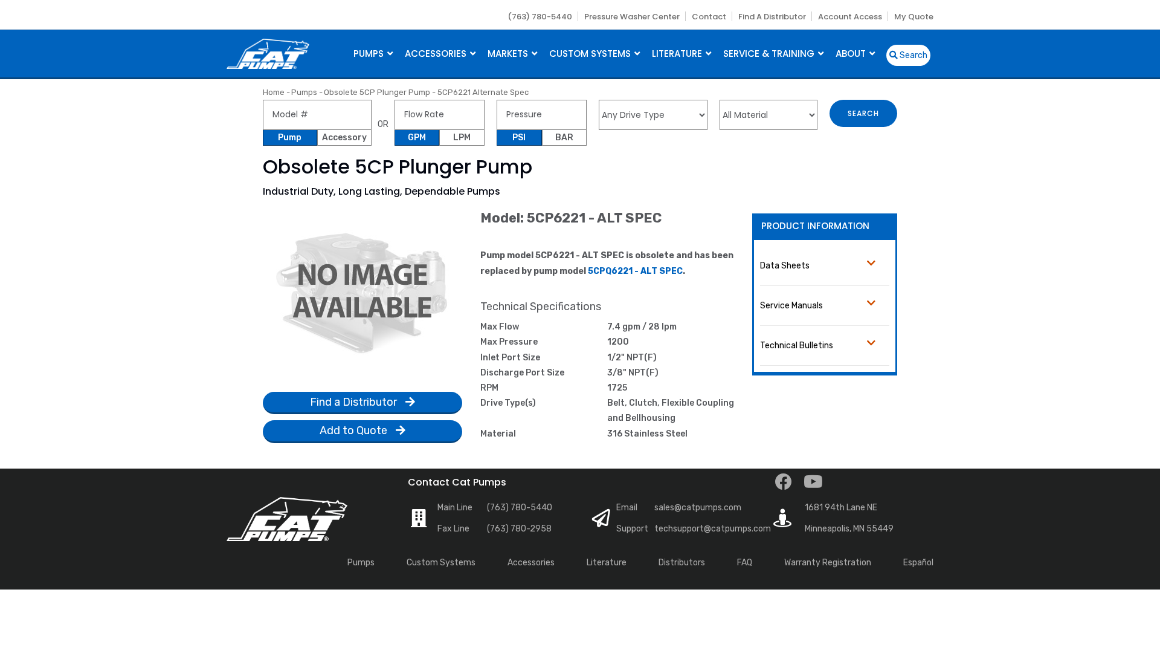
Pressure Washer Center (632, 16)
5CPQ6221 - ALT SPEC (635, 271)
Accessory (344, 137)
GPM (417, 137)
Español (918, 562)
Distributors (682, 562)
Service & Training (770, 53)
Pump (289, 137)
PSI (519, 137)
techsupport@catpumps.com (712, 529)
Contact (709, 16)
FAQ (744, 562)
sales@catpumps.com (697, 507)
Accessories (437, 53)
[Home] (268, 52)
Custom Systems (591, 53)
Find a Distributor (772, 16)
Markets (509, 53)
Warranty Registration (827, 562)
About (852, 53)
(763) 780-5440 (539, 16)
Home (274, 92)
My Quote (913, 16)
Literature (678, 53)
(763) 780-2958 (519, 529)
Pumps (369, 53)
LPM (462, 137)
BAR (564, 137)
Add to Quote (355, 430)
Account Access (850, 16)
